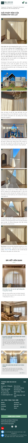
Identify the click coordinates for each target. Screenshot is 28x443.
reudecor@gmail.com (7, 394)
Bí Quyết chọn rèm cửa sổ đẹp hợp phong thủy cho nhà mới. (14, 337)
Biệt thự (3, 402)
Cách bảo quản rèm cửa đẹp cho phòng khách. (13, 365)
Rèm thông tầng (17, 389)
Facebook (12, 427)
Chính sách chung (14, 416)
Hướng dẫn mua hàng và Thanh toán (9, 420)
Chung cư (3, 404)
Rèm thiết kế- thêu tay (19, 388)
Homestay (3, 406)
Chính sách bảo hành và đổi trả (8, 421)
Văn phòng (16, 402)
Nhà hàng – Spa (17, 404)
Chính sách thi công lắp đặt (7, 423)
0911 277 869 (8, 249)
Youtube (16, 427)
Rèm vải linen (17, 386)
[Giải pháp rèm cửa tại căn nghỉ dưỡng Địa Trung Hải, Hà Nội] (14, 275)
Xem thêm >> (23, 347)
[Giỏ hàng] (23, 3)
